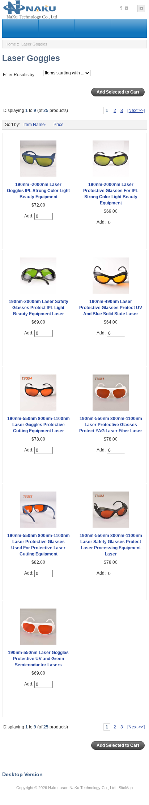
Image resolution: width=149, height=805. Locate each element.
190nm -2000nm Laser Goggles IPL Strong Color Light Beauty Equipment (38, 190)
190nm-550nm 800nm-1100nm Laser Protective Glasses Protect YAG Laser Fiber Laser (110, 424)
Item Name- (35, 124)
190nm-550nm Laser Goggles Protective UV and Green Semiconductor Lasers (38, 658)
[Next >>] (136, 110)
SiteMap (126, 787)
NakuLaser (57, 787)
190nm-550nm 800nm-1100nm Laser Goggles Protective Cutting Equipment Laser (38, 424)
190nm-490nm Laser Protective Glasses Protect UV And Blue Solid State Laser (110, 307)
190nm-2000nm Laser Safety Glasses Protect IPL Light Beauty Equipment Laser (38, 307)
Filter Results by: (19, 74)
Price (59, 124)
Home (10, 44)
